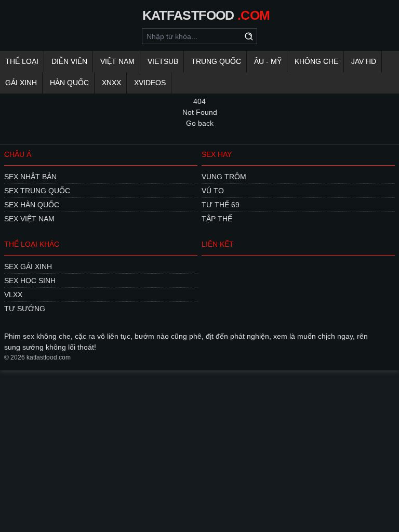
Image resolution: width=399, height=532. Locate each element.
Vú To (213, 191)
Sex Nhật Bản (30, 176)
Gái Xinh (21, 82)
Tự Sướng (24, 308)
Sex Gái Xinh (28, 266)
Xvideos (150, 82)
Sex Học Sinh (30, 280)
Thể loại (21, 61)
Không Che (316, 61)
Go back (200, 123)
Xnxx (111, 82)
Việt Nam (117, 61)
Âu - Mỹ (268, 61)
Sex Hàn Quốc (31, 205)
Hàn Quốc (69, 82)
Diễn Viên (69, 61)
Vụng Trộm (224, 176)
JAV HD (363, 61)
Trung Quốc (216, 61)
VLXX (13, 294)
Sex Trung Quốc (37, 191)
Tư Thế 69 (221, 205)
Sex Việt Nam (29, 219)
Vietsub (163, 61)
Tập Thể (217, 219)
